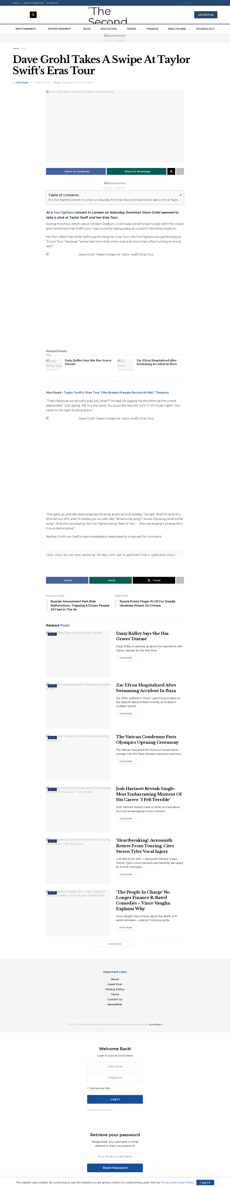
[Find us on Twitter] (33, 15)
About (115, 979)
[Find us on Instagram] (24, 15)
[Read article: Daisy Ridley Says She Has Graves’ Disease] (54, 364)
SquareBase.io (155, 1024)
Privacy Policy (115, 989)
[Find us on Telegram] (41, 15)
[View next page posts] (118, 381)
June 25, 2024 (42, 82)
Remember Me (100, 1088)
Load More (115, 944)
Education (109, 28)
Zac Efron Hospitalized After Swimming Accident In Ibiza (157, 362)
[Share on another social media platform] (180, 171)
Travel (131, 28)
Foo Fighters (63, 212)
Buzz (87, 28)
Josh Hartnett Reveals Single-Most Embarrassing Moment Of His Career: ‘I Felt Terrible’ (149, 794)
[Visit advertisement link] (115, 35)
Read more (127, 657)
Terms (115, 994)
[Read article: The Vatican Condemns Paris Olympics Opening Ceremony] (78, 757)
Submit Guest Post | (34, 2)
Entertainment (59, 28)
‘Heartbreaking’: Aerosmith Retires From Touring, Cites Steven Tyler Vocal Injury (145, 846)
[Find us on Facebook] (16, 15)
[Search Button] (216, 3)
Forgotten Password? (99, 1110)
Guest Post (115, 984)
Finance (152, 28)
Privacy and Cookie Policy (177, 1182)
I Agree (205, 1182)
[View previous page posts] (111, 381)
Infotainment (26, 28)
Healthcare (177, 28)
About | (17, 2)
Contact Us (52, 2)
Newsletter (115, 1004)
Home (16, 48)
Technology (205, 28)
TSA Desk (22, 82)
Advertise (206, 14)
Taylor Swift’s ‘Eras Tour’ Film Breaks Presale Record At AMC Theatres (116, 392)
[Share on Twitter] (171, 171)
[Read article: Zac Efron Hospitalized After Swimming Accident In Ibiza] (126, 364)
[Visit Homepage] (115, 15)
